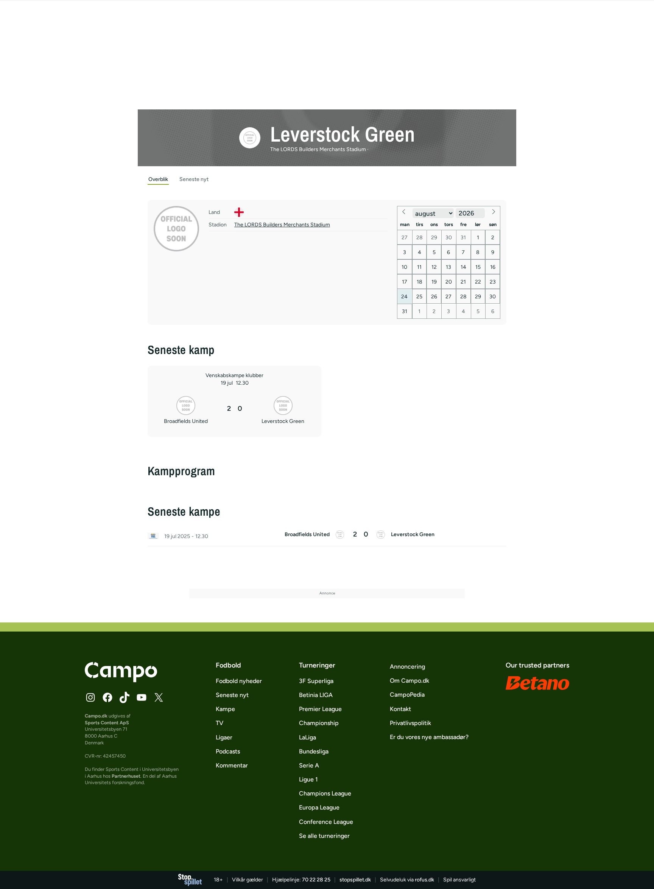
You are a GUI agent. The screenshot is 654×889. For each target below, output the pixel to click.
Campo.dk (96, 716)
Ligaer (224, 737)
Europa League (319, 807)
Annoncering (407, 666)
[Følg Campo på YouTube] (141, 697)
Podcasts (228, 751)
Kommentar (232, 765)
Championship (319, 723)
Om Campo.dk (409, 680)
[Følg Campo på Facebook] (107, 697)
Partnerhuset (126, 776)
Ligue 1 (308, 779)
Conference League (326, 821)
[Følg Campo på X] (158, 697)
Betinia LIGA (316, 695)
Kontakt (400, 709)
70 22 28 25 (316, 880)
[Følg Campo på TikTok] (124, 697)
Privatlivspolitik (410, 723)
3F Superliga (316, 681)
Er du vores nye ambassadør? (429, 737)
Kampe (225, 709)
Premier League (320, 709)
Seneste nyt (232, 695)
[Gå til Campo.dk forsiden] (121, 680)
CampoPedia (407, 694)
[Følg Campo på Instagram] (90, 697)
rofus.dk (424, 880)
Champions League (325, 793)
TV (219, 723)
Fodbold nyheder (239, 681)
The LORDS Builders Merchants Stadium (282, 224)
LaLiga (307, 737)
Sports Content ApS (107, 722)
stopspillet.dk (355, 880)
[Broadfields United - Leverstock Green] (327, 536)
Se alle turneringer (324, 835)
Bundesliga (314, 751)
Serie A (309, 765)
